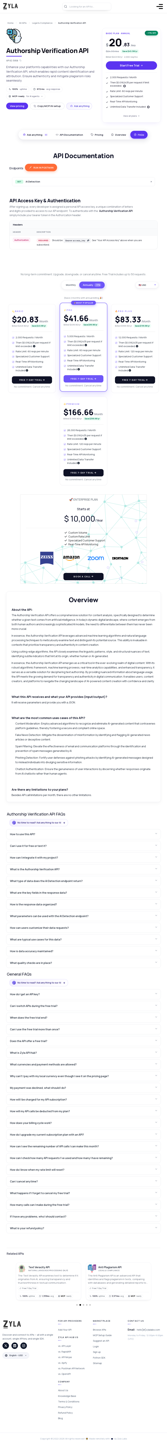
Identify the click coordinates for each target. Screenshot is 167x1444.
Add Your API (64, 1329)
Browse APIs (99, 1329)
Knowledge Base (67, 1396)
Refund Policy (65, 1412)
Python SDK (99, 1357)
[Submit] (65, 6)
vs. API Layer (64, 1345)
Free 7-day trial (31, 379)
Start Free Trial (129, 65)
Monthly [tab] (71, 285)
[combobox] (86, 6)
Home (11, 22)
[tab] (69, 135)
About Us (63, 1390)
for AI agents (25, 96)
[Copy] (88, 240)
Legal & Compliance (42, 22)
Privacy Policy (65, 1407)
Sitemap (97, 1363)
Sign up (97, 1351)
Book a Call (82, 576)
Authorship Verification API (72, 22)
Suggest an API (101, 1340)
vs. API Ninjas (65, 1357)
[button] (83, 834)
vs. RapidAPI (64, 1351)
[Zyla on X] (5, 1345)
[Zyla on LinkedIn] (14, 1345)
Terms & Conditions (68, 1401)
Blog (60, 1418)
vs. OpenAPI (64, 1373)
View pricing (17, 106)
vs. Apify (62, 1362)
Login (96, 1346)
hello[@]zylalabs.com (148, 1329)
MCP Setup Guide (102, 1335)
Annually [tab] (91, 285)
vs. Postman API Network (71, 1368)
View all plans (130, 115)
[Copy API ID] (20, 60)
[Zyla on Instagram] (23, 1345)
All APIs (23, 22)
